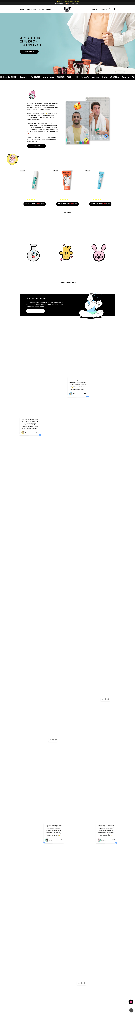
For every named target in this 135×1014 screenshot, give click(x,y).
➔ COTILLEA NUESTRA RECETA (67, 282)
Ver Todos (67, 213)
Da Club (48, 9)
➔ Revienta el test (35, 311)
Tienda (22, 9)
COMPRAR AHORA (29, 51)
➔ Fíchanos (36, 146)
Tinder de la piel (31, 9)
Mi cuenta (104, 9)
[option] (67, 43)
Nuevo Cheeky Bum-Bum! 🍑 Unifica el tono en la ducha (67, 3)
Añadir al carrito (34, 204)
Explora (41, 9)
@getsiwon (70, 139)
